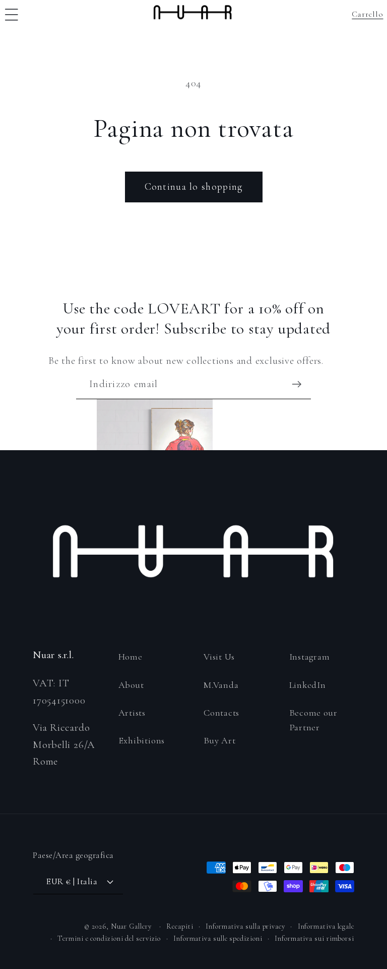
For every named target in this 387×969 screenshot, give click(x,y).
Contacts (221, 712)
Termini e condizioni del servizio (109, 938)
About (131, 684)
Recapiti (179, 926)
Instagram (309, 656)
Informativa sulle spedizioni (217, 938)
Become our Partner (313, 720)
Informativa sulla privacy (245, 926)
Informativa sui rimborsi (314, 938)
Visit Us (219, 656)
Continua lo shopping (194, 187)
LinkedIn (307, 684)
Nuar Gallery (131, 926)
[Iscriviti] (296, 384)
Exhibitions (141, 740)
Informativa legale (326, 926)
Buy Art (219, 740)
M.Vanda (221, 684)
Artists (132, 712)
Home (130, 656)
